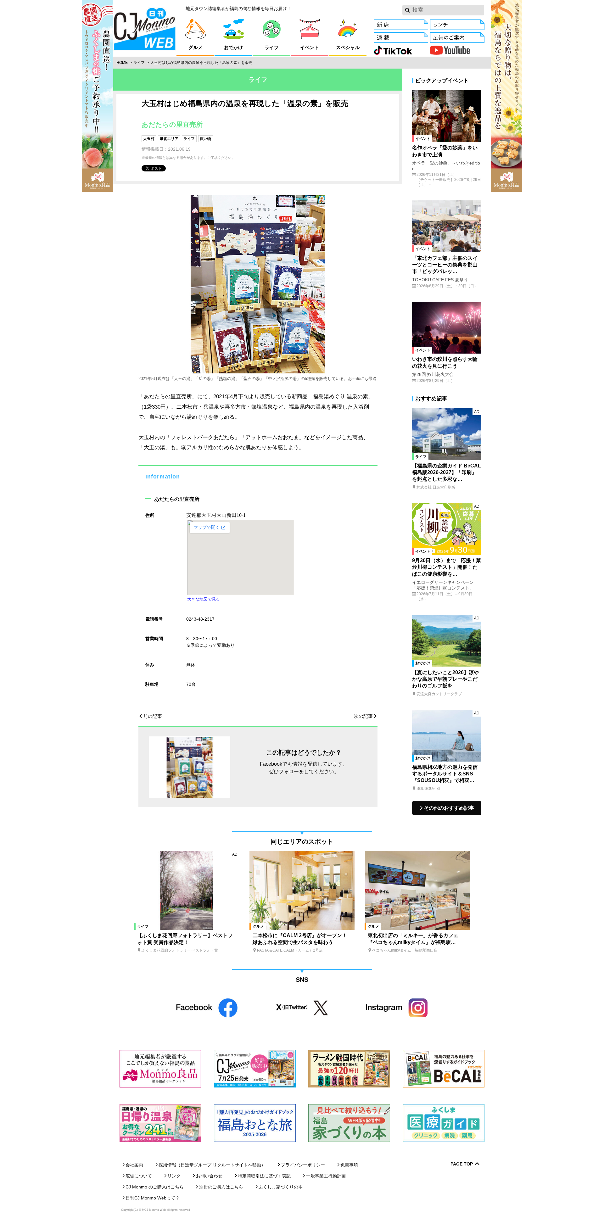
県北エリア (168, 139)
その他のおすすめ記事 (449, 808)
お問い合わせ (209, 1175)
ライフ (139, 62)
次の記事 (363, 716)
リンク (174, 1175)
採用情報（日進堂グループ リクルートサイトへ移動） (212, 1164)
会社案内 (134, 1164)
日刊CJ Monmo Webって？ (153, 1197)
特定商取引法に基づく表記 (264, 1175)
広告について (139, 1175)
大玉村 (148, 139)
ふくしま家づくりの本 (281, 1186)
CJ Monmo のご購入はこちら (155, 1186)
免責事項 (349, 1164)
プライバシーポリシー (303, 1164)
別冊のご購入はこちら (221, 1186)
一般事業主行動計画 (326, 1175)
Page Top (461, 1164)
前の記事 (152, 716)
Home (122, 62)
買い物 (205, 139)
